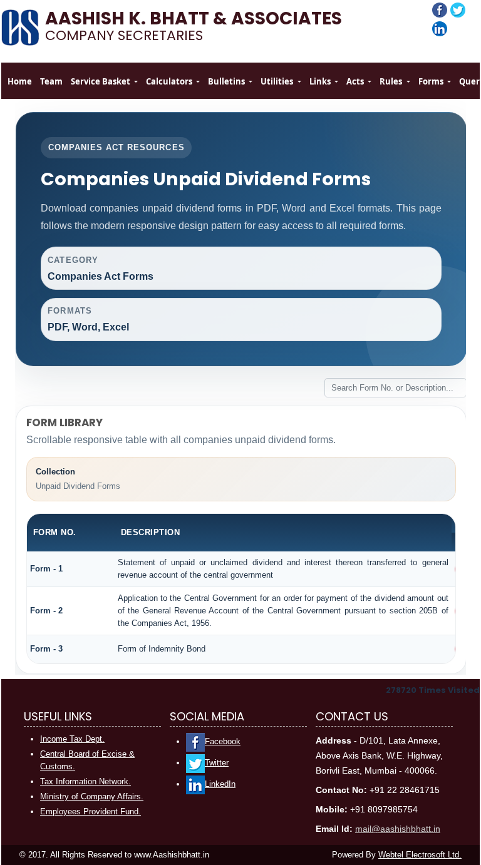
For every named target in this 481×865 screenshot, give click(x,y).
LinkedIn (220, 784)
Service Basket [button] (101, 81)
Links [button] (321, 81)
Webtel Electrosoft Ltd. (420, 854)
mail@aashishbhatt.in (397, 829)
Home (20, 81)
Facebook (222, 741)
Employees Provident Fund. (90, 811)
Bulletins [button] (227, 81)
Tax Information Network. (85, 781)
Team (51, 81)
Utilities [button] (278, 81)
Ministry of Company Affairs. (91, 796)
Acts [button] (356, 81)
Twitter (217, 762)
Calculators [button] (170, 81)
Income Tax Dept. (72, 739)
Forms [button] (431, 81)
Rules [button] (392, 81)
